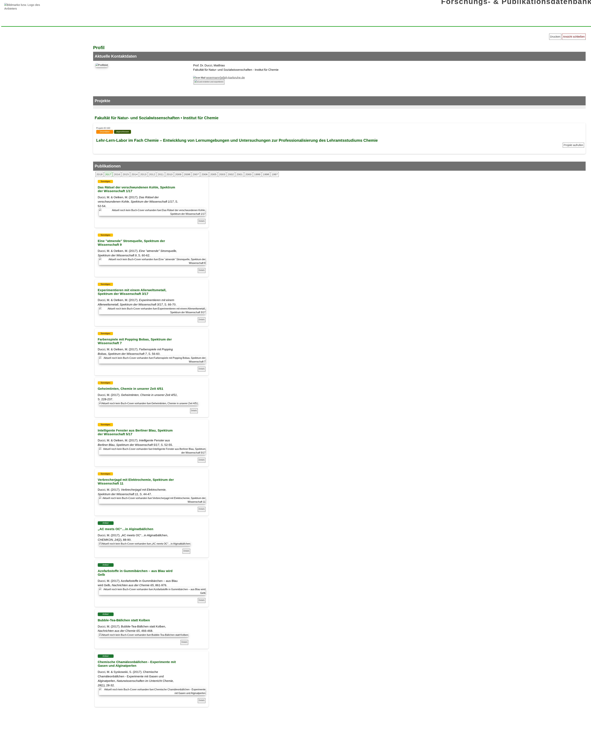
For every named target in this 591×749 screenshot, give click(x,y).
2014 (134, 174)
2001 (240, 174)
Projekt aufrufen (573, 145)
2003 (222, 174)
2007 (196, 174)
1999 (257, 174)
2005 (213, 174)
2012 (152, 174)
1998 (266, 174)
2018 (99, 174)
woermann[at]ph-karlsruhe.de (225, 77)
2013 (143, 174)
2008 (187, 174)
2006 (204, 174)
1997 (275, 174)
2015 (126, 174)
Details (202, 221)
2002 (231, 174)
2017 (108, 174)
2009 (178, 174)
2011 (161, 174)
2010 (169, 174)
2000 (248, 174)
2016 (117, 174)
